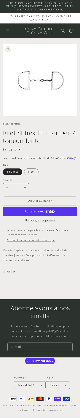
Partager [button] (12, 271)
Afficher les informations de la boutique (31, 240)
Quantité (7, 180)
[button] (7, 31)
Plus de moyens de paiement (40, 220)
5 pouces (12, 171)
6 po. (31, 171)
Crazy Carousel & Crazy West (27, 405)
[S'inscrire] (68, 347)
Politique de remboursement (47, 410)
